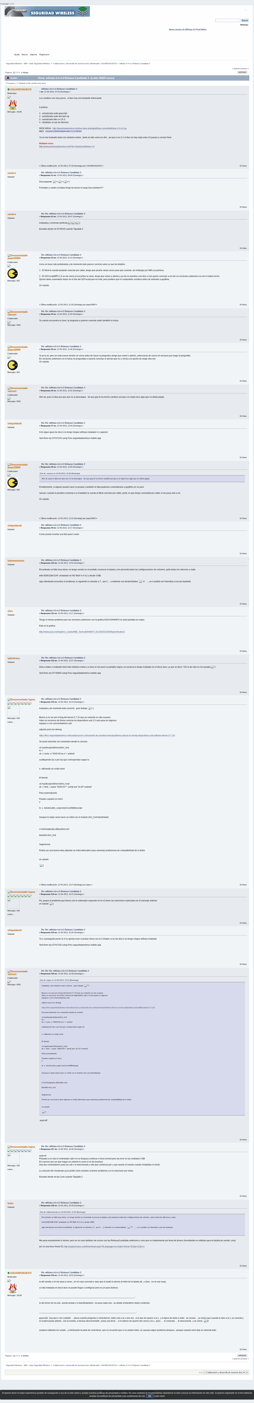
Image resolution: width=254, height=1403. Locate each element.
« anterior (236, 68)
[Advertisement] (127, 45)
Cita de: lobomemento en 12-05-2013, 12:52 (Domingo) (62, 1212)
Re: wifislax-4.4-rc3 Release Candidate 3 (61, 172)
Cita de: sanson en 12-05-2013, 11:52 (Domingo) (60, 473)
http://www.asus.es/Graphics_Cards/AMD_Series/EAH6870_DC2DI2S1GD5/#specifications (82, 632)
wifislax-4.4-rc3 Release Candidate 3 (59, 89)
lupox (31, 699)
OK (149, 1396)
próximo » (245, 68)
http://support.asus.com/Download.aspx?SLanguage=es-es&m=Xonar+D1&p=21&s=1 (104, 1246)
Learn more (159, 1396)
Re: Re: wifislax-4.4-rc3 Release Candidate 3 (63, 214)
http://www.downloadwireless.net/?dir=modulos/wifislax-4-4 (67, 146)
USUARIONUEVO (108, 63)
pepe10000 (14, 258)
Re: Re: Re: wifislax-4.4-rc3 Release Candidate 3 (65, 971)
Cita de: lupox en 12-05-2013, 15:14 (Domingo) (59, 980)
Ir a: (200, 1372)
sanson (12, 314)
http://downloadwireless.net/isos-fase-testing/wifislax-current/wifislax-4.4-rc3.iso (90, 128)
